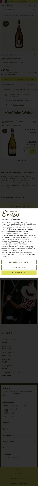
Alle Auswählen (19, 273)
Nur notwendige (19, 267)
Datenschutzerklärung (16, 250)
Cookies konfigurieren (19, 262)
